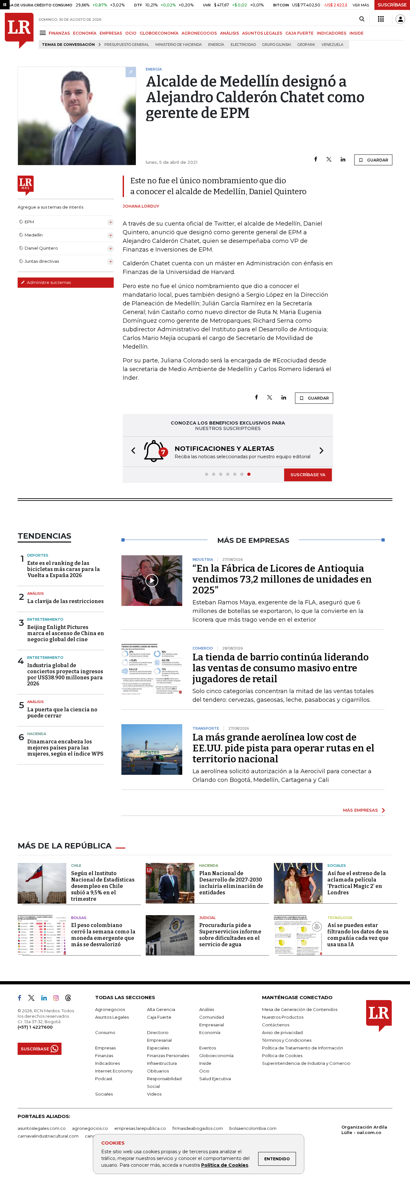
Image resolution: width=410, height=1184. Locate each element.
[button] (131, 452)
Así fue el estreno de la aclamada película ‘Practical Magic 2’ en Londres (356, 883)
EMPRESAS (111, 33)
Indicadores (107, 1063)
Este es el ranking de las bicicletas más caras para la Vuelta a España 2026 (63, 569)
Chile (76, 865)
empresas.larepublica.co (140, 1128)
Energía (216, 45)
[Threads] (71, 999)
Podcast (103, 1078)
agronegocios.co (90, 1128)
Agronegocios (110, 1009)
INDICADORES (331, 33)
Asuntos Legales (112, 1017)
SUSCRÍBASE (392, 5)
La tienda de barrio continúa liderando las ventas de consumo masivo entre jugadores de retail (281, 668)
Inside (205, 1063)
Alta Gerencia (161, 1009)
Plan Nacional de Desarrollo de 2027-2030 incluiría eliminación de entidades (231, 883)
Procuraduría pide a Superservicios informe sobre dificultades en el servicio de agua (230, 935)
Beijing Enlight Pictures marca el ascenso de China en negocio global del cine (65, 633)
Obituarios (158, 1070)
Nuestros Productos (282, 1017)
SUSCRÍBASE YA (308, 474)
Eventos (207, 1047)
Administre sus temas (48, 282)
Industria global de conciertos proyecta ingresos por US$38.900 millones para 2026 (65, 674)
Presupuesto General (126, 45)
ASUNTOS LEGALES (262, 33)
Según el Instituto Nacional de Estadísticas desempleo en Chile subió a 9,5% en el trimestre (103, 886)
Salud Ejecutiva (215, 1078)
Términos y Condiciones (286, 1040)
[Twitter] (329, 160)
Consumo (105, 1032)
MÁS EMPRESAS (360, 810)
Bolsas (78, 917)
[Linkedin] (343, 160)
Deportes (37, 555)
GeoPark (306, 45)
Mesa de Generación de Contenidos (299, 1009)
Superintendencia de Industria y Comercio (306, 1063)
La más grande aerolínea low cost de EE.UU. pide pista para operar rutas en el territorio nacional (283, 748)
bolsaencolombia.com (252, 1128)
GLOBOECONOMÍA (159, 33)
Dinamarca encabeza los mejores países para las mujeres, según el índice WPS (65, 748)
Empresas (105, 1047)
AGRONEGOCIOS (199, 33)
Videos (154, 1094)
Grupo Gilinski (276, 45)
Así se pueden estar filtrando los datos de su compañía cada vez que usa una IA (358, 935)
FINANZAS (59, 33)
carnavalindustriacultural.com (48, 1135)
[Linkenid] (46, 999)
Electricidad (243, 45)
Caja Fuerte (159, 1017)
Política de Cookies (224, 1165)
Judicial (207, 917)
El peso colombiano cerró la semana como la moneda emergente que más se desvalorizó (103, 935)
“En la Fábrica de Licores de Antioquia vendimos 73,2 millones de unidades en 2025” (282, 579)
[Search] (361, 19)
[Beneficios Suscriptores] (381, 19)
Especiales (158, 1047)
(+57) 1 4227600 (35, 1027)
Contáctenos (275, 1024)
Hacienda (36, 734)
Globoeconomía (216, 1055)
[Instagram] (58, 999)
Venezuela (332, 45)
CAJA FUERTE (299, 33)
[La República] (19, 31)
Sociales (336, 865)
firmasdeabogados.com (197, 1128)
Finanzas (104, 1055)
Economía (209, 1032)
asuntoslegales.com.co (42, 1128)
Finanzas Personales (168, 1055)
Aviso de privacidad (282, 1032)
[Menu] (44, 33)
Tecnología (339, 917)
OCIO (130, 33)
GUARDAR (377, 160)
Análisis (35, 593)
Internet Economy (114, 1070)
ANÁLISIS (229, 33)
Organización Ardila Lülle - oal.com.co (364, 1129)
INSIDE (356, 33)
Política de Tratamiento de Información (302, 1047)
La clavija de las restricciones (65, 601)
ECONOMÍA (84, 33)
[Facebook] (315, 160)
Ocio (204, 1070)
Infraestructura (162, 1063)
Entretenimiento (45, 619)
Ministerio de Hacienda (178, 45)
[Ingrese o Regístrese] (400, 19)
